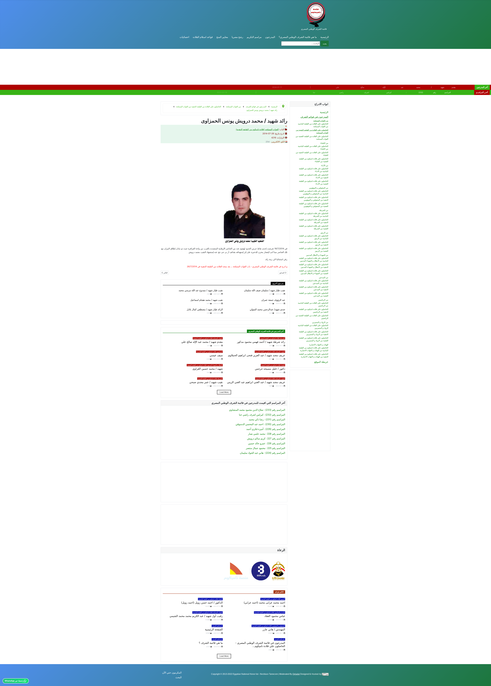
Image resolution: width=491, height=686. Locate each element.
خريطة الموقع (321, 361)
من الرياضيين (323, 300)
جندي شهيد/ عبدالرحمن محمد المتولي (267, 309)
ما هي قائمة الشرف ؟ (211, 642)
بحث (325, 43)
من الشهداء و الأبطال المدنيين (317, 255)
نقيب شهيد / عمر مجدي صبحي (206, 382)
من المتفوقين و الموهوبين (318, 188)
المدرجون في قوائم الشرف (314, 116)
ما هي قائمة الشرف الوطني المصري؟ (298, 37)
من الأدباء (324, 165)
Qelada (296, 674)
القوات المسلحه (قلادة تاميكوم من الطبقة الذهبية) (257, 129)
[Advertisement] (414, 67)
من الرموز (324, 233)
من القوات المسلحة (320, 121)
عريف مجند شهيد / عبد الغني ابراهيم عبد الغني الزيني (256, 382)
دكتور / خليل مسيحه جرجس (270, 368)
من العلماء (324, 143)
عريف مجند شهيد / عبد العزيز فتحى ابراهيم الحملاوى (256, 355)
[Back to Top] (5, 681)
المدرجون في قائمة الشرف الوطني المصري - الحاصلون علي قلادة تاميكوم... (260, 644)
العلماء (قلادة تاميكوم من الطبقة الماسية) (210, 599)
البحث (178, 677)
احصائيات (184, 37)
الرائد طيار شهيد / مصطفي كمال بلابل (205, 309)
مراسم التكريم (254, 37)
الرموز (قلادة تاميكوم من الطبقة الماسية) (273, 599)
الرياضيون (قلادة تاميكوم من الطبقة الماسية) (209, 352)
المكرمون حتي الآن (172, 672)
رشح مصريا (237, 37)
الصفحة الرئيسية (214, 629)
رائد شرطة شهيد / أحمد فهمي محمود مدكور (261, 341)
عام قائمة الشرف (217, 626)
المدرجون (270, 37)
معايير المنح (222, 37)
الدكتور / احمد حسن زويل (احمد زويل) (202, 602)
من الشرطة (323, 210)
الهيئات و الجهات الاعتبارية (318, 345)
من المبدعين (323, 277)
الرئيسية (324, 37)
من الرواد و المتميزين (320, 322)
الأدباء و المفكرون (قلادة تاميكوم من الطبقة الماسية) (269, 612)
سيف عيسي (216, 355)
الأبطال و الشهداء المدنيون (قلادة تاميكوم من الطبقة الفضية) (204, 365)
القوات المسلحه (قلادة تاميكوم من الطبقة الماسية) (270, 352)
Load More (224, 392)
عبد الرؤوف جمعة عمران (273, 300)
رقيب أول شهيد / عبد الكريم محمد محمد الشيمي (196, 616)
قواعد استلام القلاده (203, 37)
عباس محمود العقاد (274, 616)
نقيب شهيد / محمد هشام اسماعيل (206, 300)
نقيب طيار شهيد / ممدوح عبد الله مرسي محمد (201, 290)
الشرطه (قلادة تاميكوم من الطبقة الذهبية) (272, 338)
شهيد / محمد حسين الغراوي (207, 368)
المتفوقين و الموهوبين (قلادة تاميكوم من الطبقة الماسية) (268, 626)
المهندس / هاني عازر (274, 629)
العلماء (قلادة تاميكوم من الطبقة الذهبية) (273, 365)
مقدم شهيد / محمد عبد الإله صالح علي (202, 341)
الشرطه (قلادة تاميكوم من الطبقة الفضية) (210, 378)
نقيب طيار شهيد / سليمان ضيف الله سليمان (264, 290)
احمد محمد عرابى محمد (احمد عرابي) (264, 602)
